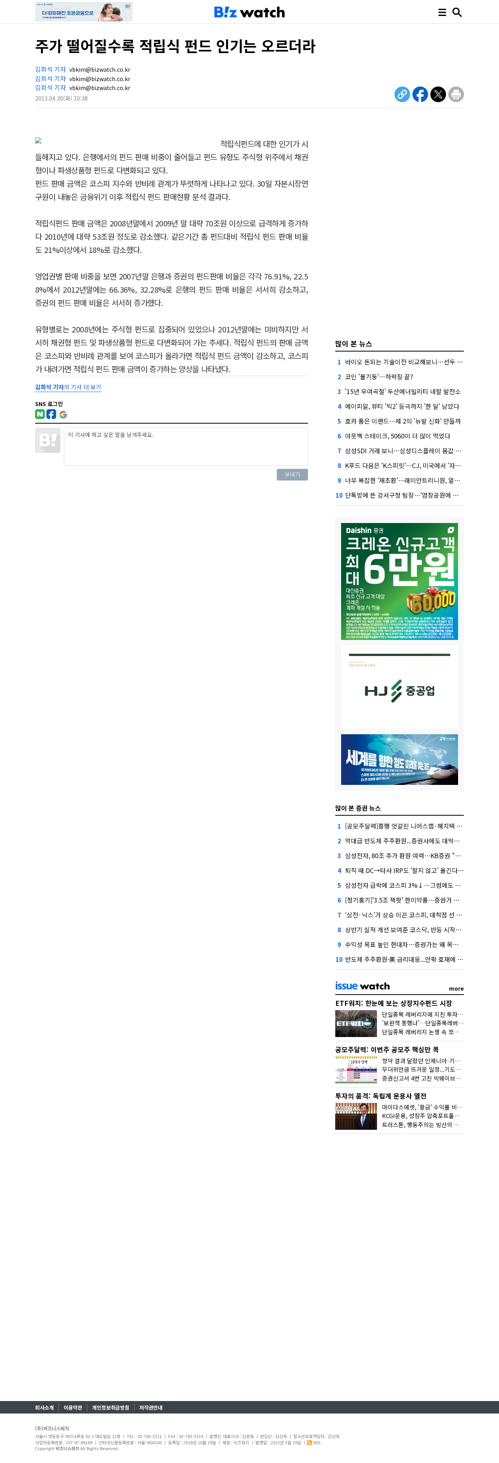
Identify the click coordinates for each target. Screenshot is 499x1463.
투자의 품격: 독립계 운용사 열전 (380, 1096)
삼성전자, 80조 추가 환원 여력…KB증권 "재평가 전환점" (420, 855)
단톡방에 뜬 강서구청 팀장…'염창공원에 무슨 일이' (412, 495)
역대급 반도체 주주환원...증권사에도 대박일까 (405, 840)
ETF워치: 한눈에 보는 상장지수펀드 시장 (393, 1003)
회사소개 (44, 1407)
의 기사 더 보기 (68, 387)
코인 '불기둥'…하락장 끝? (379, 376)
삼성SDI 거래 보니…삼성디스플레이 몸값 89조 (406, 450)
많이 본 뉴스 (353, 343)
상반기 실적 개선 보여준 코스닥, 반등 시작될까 (406, 929)
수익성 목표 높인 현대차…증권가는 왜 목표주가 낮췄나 (417, 944)
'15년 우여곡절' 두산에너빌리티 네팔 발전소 (403, 391)
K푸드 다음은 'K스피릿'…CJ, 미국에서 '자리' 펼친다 (413, 465)
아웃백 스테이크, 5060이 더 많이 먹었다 (397, 435)
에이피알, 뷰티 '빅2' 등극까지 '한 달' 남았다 (402, 406)
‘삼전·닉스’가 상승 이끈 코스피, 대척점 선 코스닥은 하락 (419, 914)
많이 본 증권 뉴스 (358, 808)
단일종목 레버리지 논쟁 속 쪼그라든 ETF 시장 (438, 1032)
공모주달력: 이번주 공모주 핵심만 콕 (387, 1049)
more (456, 988)
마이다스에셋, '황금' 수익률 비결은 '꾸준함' (435, 1107)
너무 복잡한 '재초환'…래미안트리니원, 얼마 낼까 (409, 480)
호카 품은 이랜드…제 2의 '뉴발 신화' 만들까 (403, 421)
